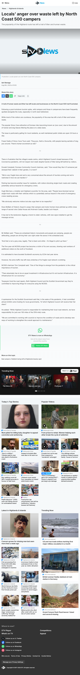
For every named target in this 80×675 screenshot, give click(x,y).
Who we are (6, 656)
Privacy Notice (26, 656)
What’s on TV (7, 633)
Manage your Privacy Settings (13, 662)
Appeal (43, 633)
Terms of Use (15, 656)
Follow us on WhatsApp (14, 646)
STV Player (6, 630)
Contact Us (36, 656)
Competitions (45, 630)
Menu (7, 3)
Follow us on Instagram (14, 650)
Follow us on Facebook (13, 642)
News (4, 8)
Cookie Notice (46, 656)
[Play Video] (40, 51)
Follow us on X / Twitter (14, 638)
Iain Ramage (6, 83)
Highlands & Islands (16, 8)
